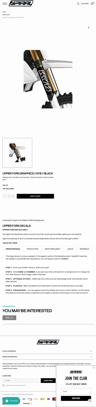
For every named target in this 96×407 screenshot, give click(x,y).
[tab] (12, 246)
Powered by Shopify (27, 400)
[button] (5, 4)
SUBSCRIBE (74, 398)
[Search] (76, 3)
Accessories (6, 14)
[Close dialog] (92, 367)
